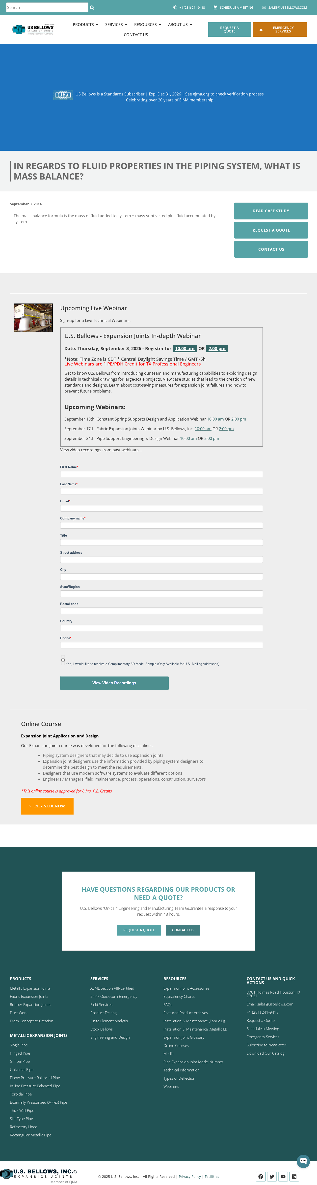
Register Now (49, 805)
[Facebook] (261, 1177)
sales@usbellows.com (287, 7)
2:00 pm (217, 348)
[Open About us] (191, 25)
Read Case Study (271, 210)
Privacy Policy (190, 1176)
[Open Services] (126, 25)
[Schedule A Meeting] (215, 7)
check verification (231, 94)
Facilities (212, 1176)
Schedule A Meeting (236, 7)
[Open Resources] (160, 25)
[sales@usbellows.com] (264, 7)
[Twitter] (272, 1177)
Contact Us (271, 249)
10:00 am (185, 348)
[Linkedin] (294, 1177)
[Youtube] (283, 1177)
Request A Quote (271, 230)
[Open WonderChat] (303, 1161)
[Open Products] (97, 25)
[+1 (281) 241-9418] (175, 7)
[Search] (92, 7)
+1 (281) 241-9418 (192, 7)
